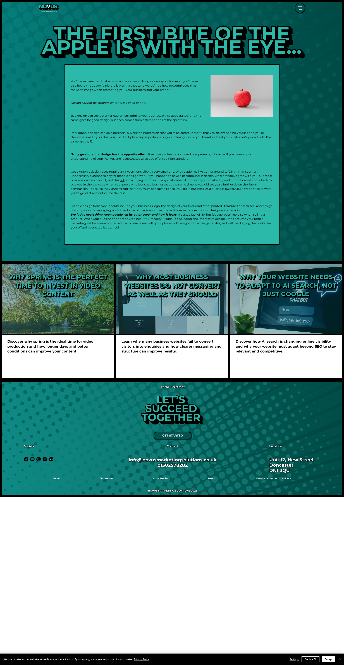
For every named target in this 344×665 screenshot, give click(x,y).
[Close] (340, 659)
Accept (328, 659)
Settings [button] (294, 659)
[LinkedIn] (51, 459)
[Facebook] (26, 459)
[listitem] (58, 321)
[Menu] (300, 8)
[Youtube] (32, 459)
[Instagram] (38, 459)
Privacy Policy (141, 659)
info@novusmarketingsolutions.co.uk (173, 460)
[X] (45, 459)
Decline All (310, 659)
